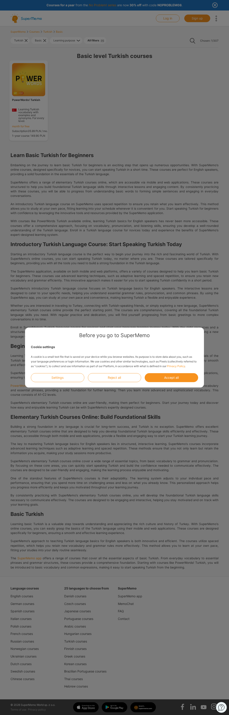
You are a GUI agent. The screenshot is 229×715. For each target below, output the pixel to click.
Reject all (114, 377)
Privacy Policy (176, 366)
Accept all (171, 377)
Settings (57, 377)
